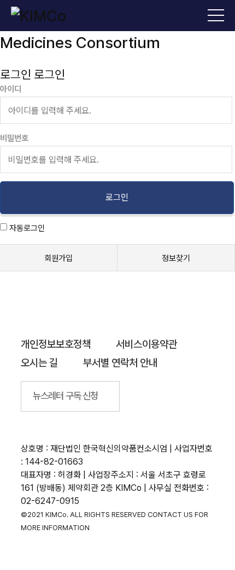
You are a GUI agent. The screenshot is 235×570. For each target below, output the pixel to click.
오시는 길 (39, 363)
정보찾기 (176, 258)
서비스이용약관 (146, 344)
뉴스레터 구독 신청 (65, 395)
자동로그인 (27, 228)
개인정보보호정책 (56, 344)
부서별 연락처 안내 (120, 363)
